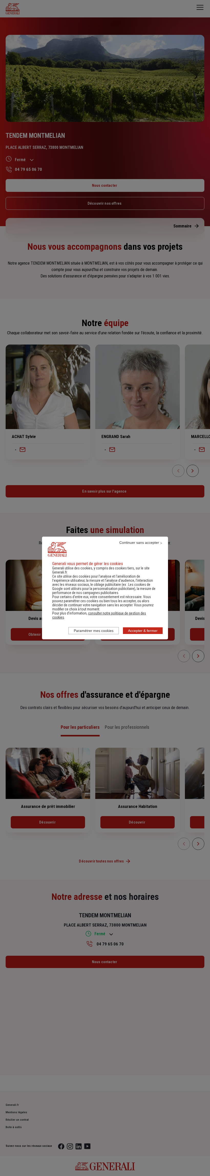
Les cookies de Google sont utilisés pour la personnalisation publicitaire (101, 586)
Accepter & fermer (143, 631)
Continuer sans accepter (139, 542)
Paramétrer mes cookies (93, 631)
